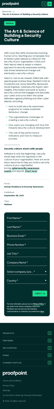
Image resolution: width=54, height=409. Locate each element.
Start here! (31, 171)
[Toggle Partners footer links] (49, 340)
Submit (38, 293)
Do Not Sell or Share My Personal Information (22, 395)
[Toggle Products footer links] (49, 333)
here (42, 311)
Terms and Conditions (12, 381)
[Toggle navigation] (49, 4)
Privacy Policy (38, 304)
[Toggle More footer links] (49, 355)
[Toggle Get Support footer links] (49, 348)
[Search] (44, 4)
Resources (6, 11)
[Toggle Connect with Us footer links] (49, 362)
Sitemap (6, 390)
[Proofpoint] (11, 4)
